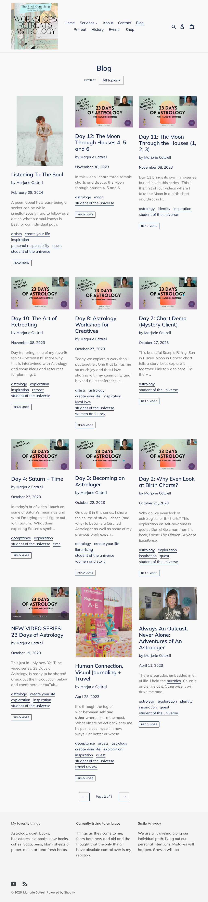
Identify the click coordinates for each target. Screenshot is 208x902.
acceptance (21, 538)
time (57, 543)
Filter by (89, 80)
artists (16, 233)
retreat (38, 389)
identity (164, 208)
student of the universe (30, 251)
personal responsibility (30, 245)
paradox (174, 680)
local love (83, 402)
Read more (21, 262)
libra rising (84, 549)
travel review (86, 766)
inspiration (20, 239)
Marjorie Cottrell (34, 892)
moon (99, 197)
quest (57, 245)
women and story (90, 413)
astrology (83, 197)
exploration (39, 384)
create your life (37, 233)
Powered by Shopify (61, 892)
